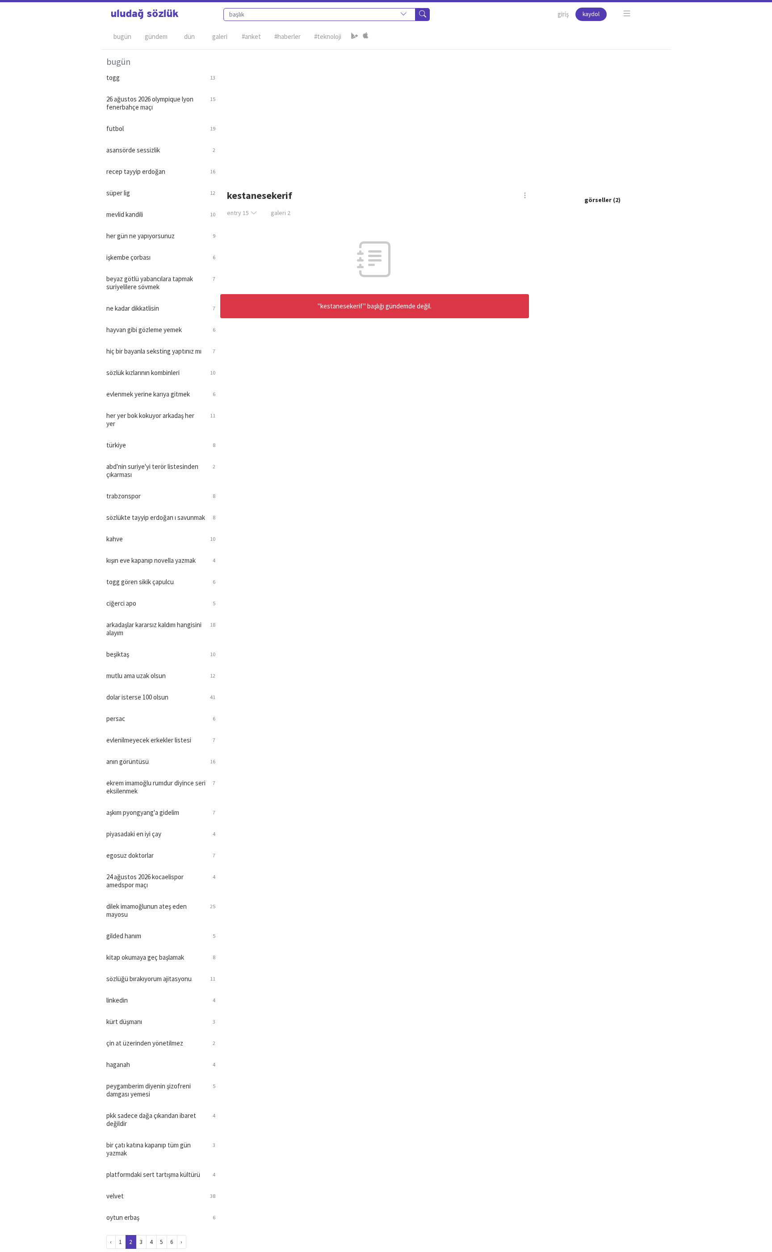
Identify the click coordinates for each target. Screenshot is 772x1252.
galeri (280, 213)
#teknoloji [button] (327, 36)
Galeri (219, 36)
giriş (563, 14)
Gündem (156, 36)
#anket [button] (251, 36)
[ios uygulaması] (365, 37)
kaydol (591, 14)
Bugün (122, 36)
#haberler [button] (287, 36)
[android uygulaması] (354, 37)
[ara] (422, 14)
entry (238, 213)
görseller (598, 200)
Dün (189, 36)
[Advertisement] (443, 112)
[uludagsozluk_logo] (144, 14)
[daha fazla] (627, 13)
